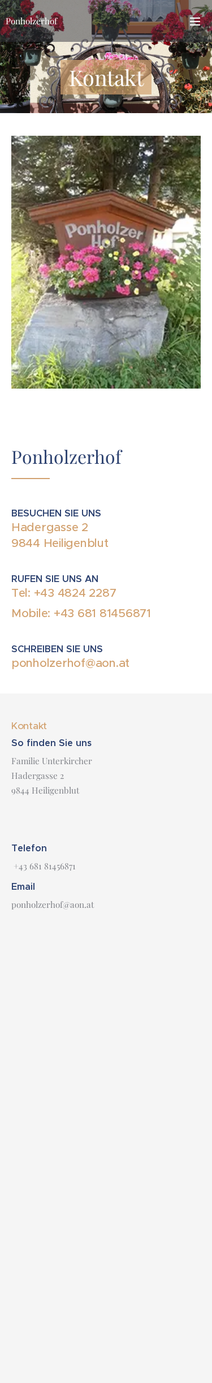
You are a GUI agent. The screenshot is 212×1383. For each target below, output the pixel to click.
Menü (195, 21)
